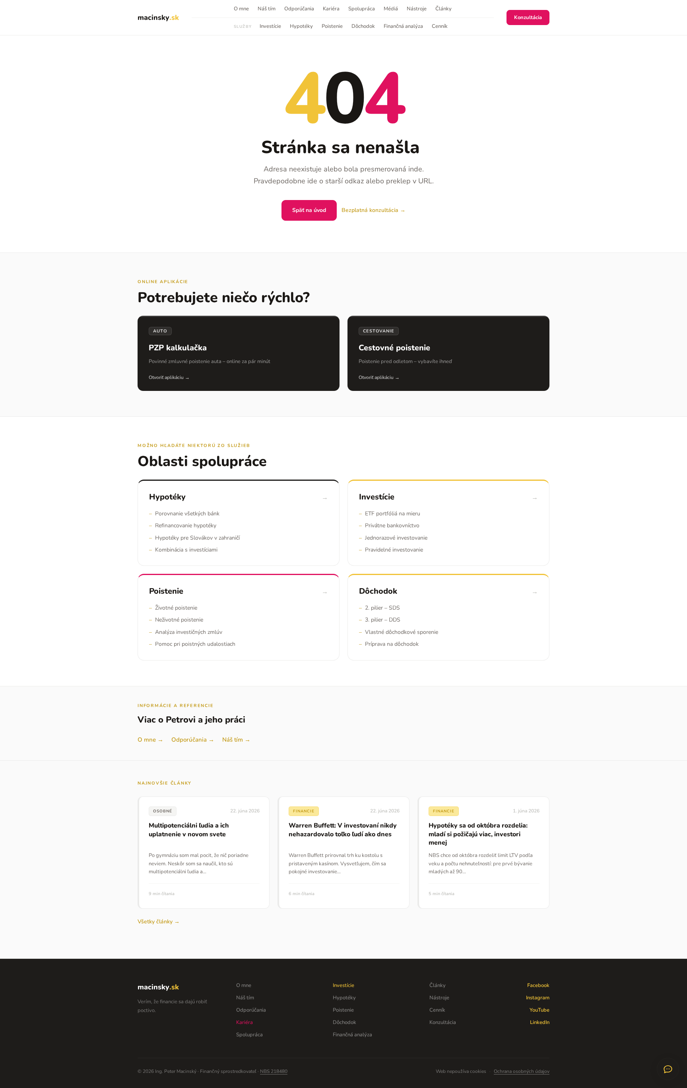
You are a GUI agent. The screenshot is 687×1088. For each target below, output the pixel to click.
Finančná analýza (403, 26)
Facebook (538, 985)
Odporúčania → (192, 740)
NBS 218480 (273, 1071)
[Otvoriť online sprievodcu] (668, 1069)
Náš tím (267, 8)
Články (443, 8)
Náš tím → (236, 740)
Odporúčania (299, 8)
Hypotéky (301, 26)
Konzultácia (528, 17)
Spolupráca (361, 8)
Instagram (537, 997)
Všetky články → (159, 921)
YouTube (539, 1010)
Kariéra (331, 8)
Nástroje (417, 8)
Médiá (391, 8)
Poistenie (332, 26)
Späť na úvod (309, 210)
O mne (241, 8)
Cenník (440, 26)
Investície (270, 26)
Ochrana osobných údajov (521, 1071)
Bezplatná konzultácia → (374, 210)
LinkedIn (539, 1022)
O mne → (150, 740)
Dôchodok (363, 26)
